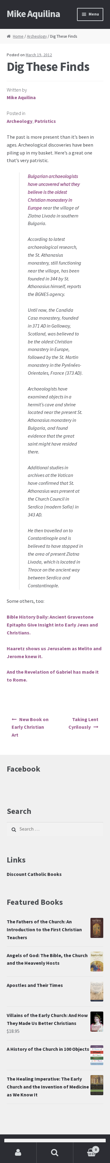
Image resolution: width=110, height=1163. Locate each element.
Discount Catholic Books (34, 874)
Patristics (45, 121)
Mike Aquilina (33, 14)
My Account (18, 1152)
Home (18, 36)
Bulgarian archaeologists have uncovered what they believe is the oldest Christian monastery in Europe (54, 192)
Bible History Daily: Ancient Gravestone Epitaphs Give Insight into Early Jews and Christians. (52, 625)
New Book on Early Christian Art (30, 727)
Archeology (37, 36)
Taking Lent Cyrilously (83, 723)
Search (55, 1152)
